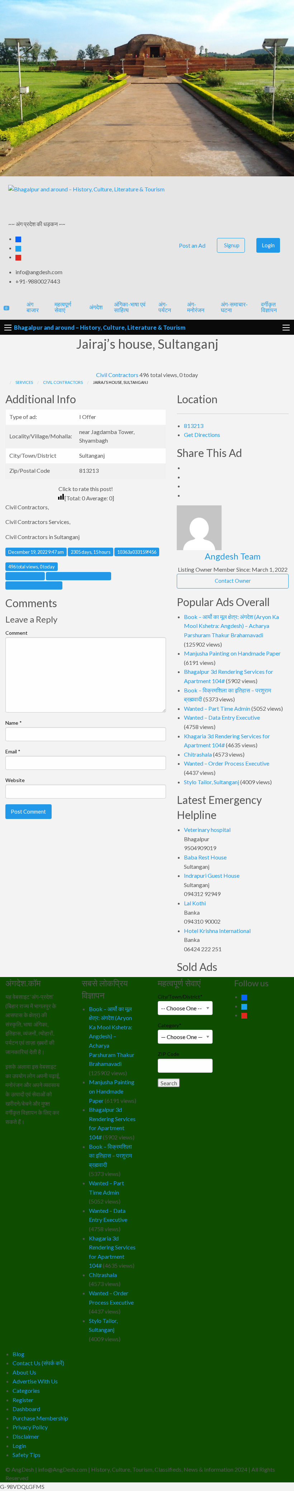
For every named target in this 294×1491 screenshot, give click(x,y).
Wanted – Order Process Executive (226, 763)
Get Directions (202, 434)
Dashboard (26, 1408)
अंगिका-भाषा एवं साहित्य (130, 307)
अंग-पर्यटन (164, 307)
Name (13, 723)
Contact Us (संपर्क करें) (38, 1362)
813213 (193, 425)
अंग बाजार (33, 307)
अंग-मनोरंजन (195, 307)
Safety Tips (27, 1454)
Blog (18, 1354)
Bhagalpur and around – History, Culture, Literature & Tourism (99, 327)
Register (23, 1399)
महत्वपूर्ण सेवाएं (62, 307)
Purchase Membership (40, 1418)
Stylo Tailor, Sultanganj (211, 781)
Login (268, 245)
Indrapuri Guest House (212, 875)
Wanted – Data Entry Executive (222, 717)
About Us (24, 1372)
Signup (232, 245)
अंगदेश (96, 307)
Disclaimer (26, 1436)
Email (12, 751)
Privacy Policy (30, 1427)
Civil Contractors (117, 374)
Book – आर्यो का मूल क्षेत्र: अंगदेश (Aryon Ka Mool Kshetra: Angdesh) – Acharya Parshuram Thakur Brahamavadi (231, 625)
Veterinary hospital (207, 829)
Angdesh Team (233, 556)
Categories (26, 1390)
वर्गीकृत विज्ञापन (269, 307)
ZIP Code (168, 1054)
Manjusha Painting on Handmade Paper (232, 653)
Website (15, 780)
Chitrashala (198, 754)
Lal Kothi (195, 903)
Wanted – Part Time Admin (217, 708)
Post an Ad (191, 245)
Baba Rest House (205, 857)
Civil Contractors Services (34, 585)
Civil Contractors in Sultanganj (78, 576)
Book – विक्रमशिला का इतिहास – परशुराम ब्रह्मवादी (110, 1155)
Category (169, 1025)
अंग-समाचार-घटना (234, 307)
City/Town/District (180, 997)
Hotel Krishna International (217, 930)
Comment (16, 633)
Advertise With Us (35, 1381)
